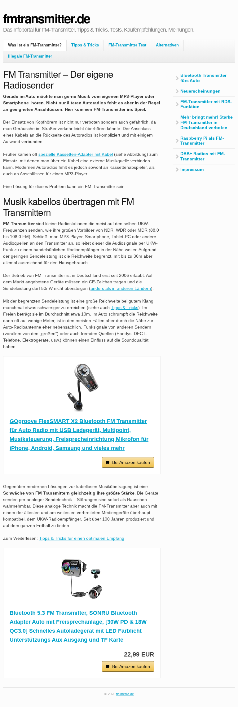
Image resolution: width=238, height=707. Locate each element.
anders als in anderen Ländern (120, 288)
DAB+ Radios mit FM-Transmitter (202, 156)
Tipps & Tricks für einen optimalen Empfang (81, 538)
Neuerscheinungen (200, 91)
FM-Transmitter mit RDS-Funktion (206, 104)
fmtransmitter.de (46, 18)
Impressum (192, 169)
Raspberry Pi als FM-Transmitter (202, 141)
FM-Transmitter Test (127, 45)
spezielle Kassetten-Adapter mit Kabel (75, 154)
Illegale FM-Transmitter (30, 56)
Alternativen (167, 45)
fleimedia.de (125, 694)
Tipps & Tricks (85, 45)
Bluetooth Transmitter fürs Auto (203, 78)
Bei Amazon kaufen (131, 462)
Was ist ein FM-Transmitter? (35, 45)
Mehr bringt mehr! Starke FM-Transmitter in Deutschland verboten (206, 122)
